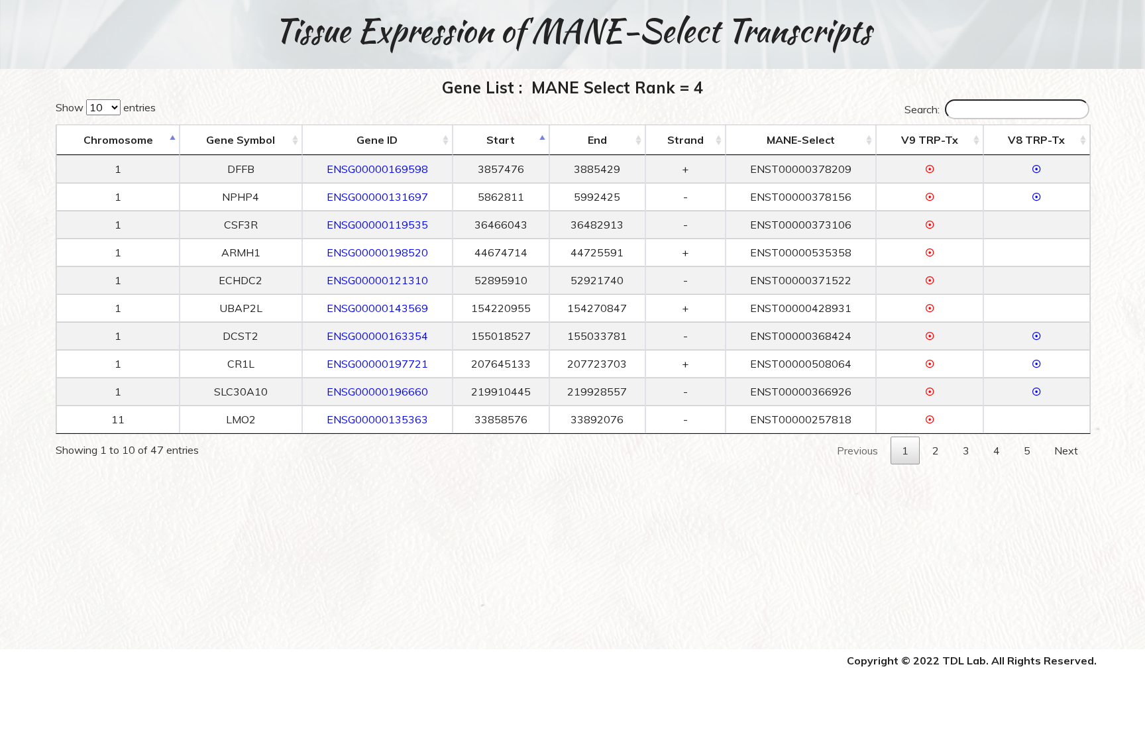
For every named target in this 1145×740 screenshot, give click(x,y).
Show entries (106, 107)
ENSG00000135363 (377, 419)
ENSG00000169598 (377, 169)
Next (1066, 450)
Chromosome (118, 139)
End (597, 139)
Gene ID (377, 139)
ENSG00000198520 (377, 252)
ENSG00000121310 (377, 280)
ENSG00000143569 (377, 308)
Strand (685, 139)
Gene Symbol (240, 139)
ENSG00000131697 (377, 196)
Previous (857, 450)
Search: (922, 109)
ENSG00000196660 (377, 391)
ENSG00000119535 (377, 224)
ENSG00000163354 (377, 336)
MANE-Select (801, 139)
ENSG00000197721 (377, 363)
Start (500, 139)
